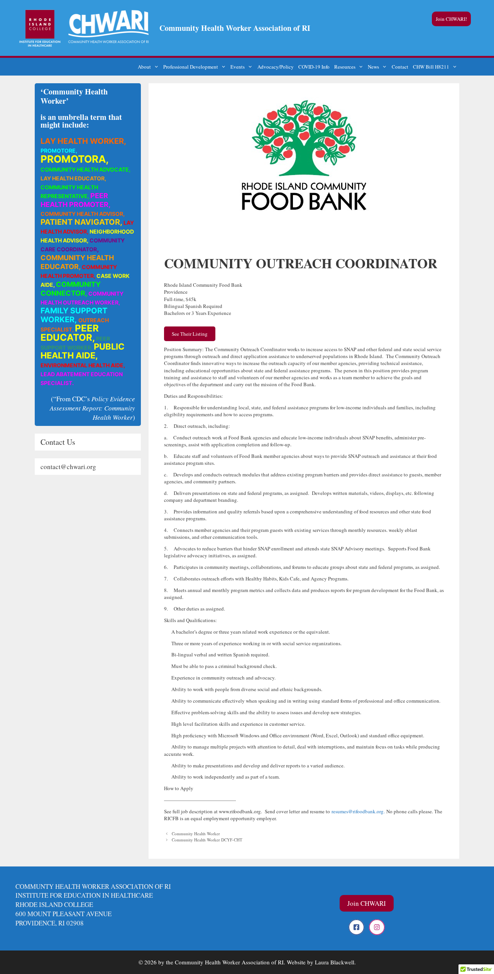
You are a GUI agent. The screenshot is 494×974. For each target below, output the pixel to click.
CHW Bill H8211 (431, 66)
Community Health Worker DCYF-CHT (207, 840)
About (144, 66)
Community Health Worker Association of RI (234, 28)
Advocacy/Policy (275, 66)
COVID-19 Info (314, 66)
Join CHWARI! (451, 18)
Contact (400, 66)
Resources (344, 66)
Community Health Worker (196, 833)
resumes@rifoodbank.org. (358, 811)
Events (237, 66)
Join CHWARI (366, 903)
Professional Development (190, 66)
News (373, 66)
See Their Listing (190, 333)
